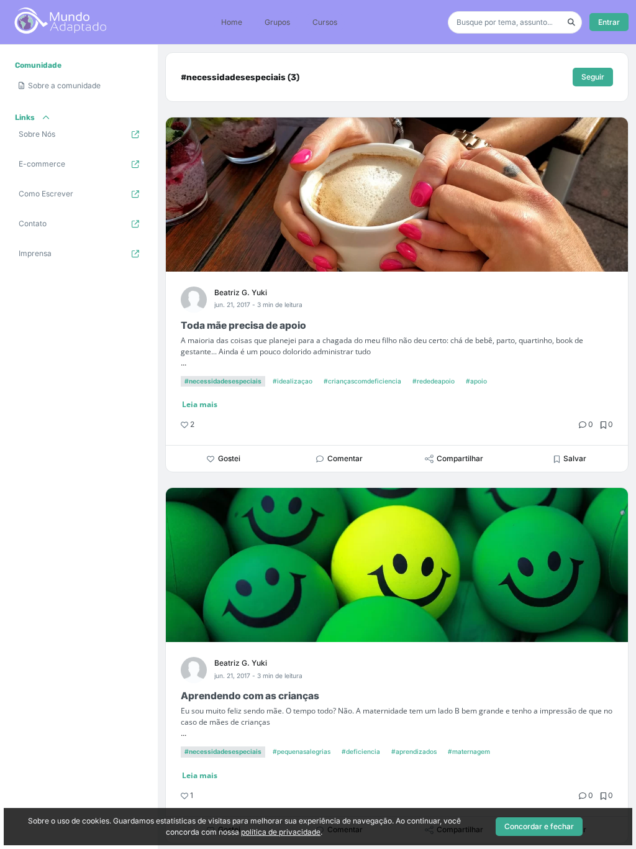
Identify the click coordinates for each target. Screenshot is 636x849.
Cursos (324, 22)
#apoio (476, 381)
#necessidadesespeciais (222, 381)
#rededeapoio (433, 381)
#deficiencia (361, 751)
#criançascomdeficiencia (362, 381)
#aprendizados (414, 751)
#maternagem (469, 751)
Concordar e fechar (539, 826)
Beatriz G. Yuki (240, 292)
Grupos (277, 22)
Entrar (609, 22)
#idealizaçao (292, 381)
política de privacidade (280, 832)
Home (231, 22)
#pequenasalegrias (301, 751)
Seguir (592, 76)
